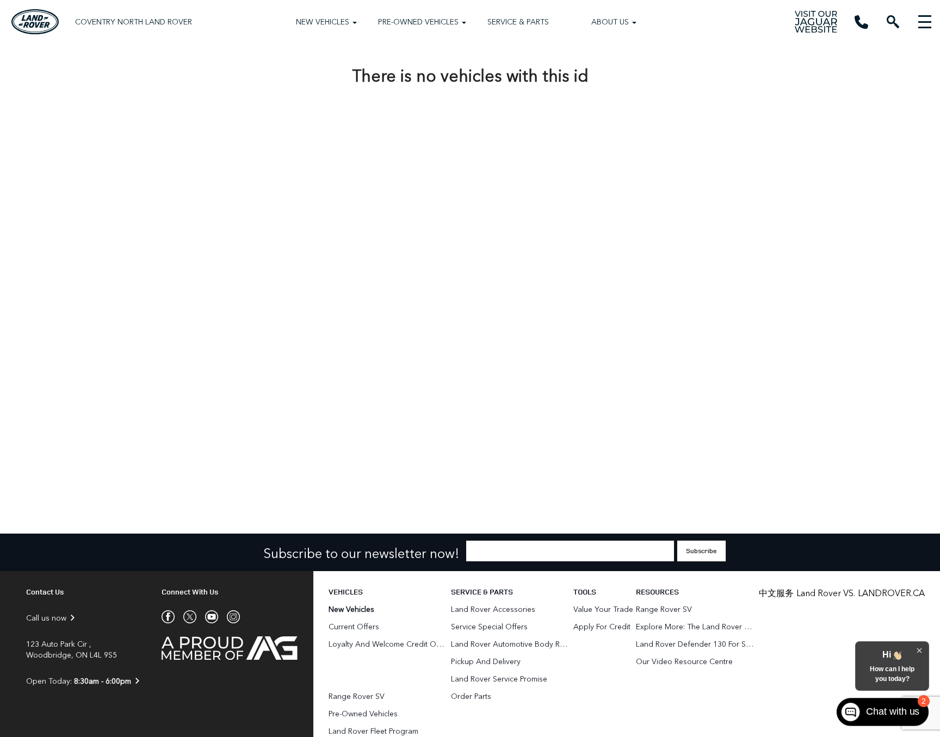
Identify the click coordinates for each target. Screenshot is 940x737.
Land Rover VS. (825, 592)
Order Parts (471, 696)
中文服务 (776, 592)
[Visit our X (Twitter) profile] (185, 616)
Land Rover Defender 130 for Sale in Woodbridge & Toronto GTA (696, 643)
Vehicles (346, 591)
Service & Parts (518, 21)
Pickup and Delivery (486, 661)
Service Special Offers (489, 626)
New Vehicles (322, 21)
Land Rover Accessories (494, 609)
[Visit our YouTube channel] (207, 616)
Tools (584, 591)
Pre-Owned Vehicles (418, 21)
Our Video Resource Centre (684, 661)
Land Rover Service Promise (499, 678)
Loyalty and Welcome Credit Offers (388, 643)
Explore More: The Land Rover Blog (696, 626)
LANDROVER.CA (891, 592)
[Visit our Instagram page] (229, 616)
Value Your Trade (603, 609)
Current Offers (354, 626)
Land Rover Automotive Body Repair (511, 643)
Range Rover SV (357, 696)
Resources (657, 591)
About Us (610, 21)
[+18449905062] (861, 22)
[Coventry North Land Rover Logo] (35, 22)
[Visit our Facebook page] (168, 616)
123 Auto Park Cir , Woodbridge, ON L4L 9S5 (71, 649)
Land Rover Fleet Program (373, 730)
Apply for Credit (601, 626)
